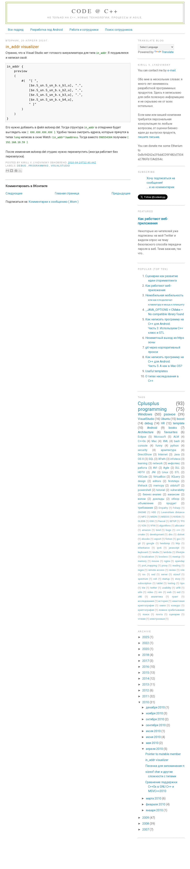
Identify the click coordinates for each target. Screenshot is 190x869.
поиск (146, 614)
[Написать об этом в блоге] (11, 170)
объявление (145, 503)
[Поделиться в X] (20, 170)
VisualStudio (60, 165)
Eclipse (142, 436)
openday (179, 561)
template (178, 423)
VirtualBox (159, 476)
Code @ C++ (95, 11)
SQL (151, 459)
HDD (153, 512)
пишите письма (148, 137)
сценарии (174, 614)
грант (175, 596)
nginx (167, 561)
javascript (174, 547)
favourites (170, 432)
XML (165, 441)
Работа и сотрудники (83, 29)
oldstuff (175, 485)
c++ (178, 530)
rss (143, 574)
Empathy (163, 507)
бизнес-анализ (152, 494)
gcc (179, 539)
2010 (146, 702)
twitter (153, 587)
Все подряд (16, 29)
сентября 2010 (156, 725)
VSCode (143, 476)
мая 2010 (152, 743)
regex (141, 570)
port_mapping (149, 565)
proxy (165, 565)
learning (142, 463)
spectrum (143, 578)
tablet (160, 583)
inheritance (144, 547)
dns (170, 534)
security (142, 450)
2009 (146, 817)
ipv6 (159, 547)
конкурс (175, 605)
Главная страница (67, 193)
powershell (144, 490)
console (143, 445)
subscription (144, 583)
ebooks (146, 539)
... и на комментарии (160, 187)
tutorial (160, 490)
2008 (146, 823)
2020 (146, 649)
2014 (146, 678)
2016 (146, 666)
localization (148, 556)
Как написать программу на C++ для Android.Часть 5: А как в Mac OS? (164, 361)
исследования (146, 601)
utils (140, 592)
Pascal (161, 521)
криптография (146, 610)
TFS (182, 521)
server (164, 574)
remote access (156, 570)
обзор (175, 499)
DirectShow (145, 454)
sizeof (176, 574)
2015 (146, 672)
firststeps (173, 481)
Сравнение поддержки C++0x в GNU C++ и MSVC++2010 (161, 786)
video (150, 592)
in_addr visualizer (156, 760)
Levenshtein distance (172, 512)
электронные (157, 618)
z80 (140, 596)
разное (169, 414)
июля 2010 (153, 731)
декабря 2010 (156, 707)
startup (166, 578)
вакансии (173, 494)
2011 (146, 696)
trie (143, 587)
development (157, 534)
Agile (166, 467)
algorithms (165, 525)
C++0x (142, 441)
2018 (146, 655)
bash (177, 441)
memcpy (158, 485)
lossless (163, 556)
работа (142, 467)
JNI (153, 472)
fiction (169, 539)
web (169, 592)
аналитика (157, 596)
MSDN (153, 516)
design (142, 481)
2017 (146, 661)
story (177, 578)
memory (142, 561)
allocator (179, 525)
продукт (171, 503)
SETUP (173, 521)
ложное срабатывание (171, 610)
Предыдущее (121, 193)
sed (153, 574)
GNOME (142, 512)
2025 (146, 637)
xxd (178, 592)
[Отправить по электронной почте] (7, 170)
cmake (141, 534)
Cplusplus (148, 403)
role (182, 570)
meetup (176, 556)
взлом (142, 499)
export (157, 539)
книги (163, 605)
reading (176, 565)
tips (182, 583)
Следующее (14, 193)
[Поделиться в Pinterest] (16, 170)
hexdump (165, 543)
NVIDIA (177, 516)
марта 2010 (154, 798)
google (150, 543)
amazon (146, 530)
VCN (143, 525)
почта (159, 614)
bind (158, 530)
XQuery (175, 476)
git (139, 543)
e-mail (171, 70)
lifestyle (180, 552)
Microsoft (160, 436)
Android (152, 428)
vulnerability (177, 490)
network (158, 463)
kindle (156, 552)
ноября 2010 (155, 713)
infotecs (175, 459)
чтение (142, 618)
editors (157, 481)
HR (163, 423)
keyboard (143, 552)
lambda (167, 552)
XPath (162, 459)
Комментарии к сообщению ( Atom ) (53, 201)
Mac (154, 441)
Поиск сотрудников (118, 29)
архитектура (168, 450)
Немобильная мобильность (164, 300)
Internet (163, 454)
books (173, 428)
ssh (155, 578)
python (174, 445)
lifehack (142, 485)
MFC (143, 516)
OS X (141, 459)
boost (180, 419)
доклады (158, 499)
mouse (155, 561)
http (178, 543)
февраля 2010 (156, 804)
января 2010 (155, 810)
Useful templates (156, 371)
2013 (146, 684)
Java (177, 454)
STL (177, 472)
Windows (145, 414)
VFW (152, 525)
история (163, 601)
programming (39, 165)
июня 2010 (153, 737)
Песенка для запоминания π (164, 766)
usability (166, 587)
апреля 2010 (155, 749)
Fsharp (176, 507)
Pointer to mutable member (163, 754)
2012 (146, 690)
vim (160, 592)
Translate (168, 52)
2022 (146, 643)
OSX (151, 521)
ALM (176, 436)
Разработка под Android (46, 29)
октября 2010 (155, 719)
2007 (146, 829)
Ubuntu (165, 419)
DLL (177, 467)
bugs (168, 530)
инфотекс (174, 463)
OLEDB (141, 521)
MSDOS (165, 516)
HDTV (141, 472)
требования (145, 507)
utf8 (178, 587)
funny (158, 445)
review (172, 570)
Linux (165, 472)
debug (22, 165)
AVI (155, 467)
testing (171, 583)
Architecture (145, 432)
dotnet (180, 534)
